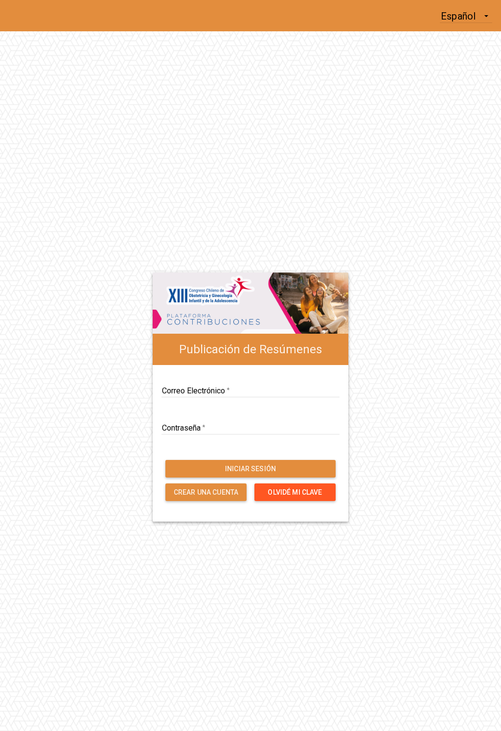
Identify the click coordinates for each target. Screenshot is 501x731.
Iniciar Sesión (250, 469)
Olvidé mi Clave (295, 492)
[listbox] (466, 15)
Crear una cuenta (206, 492)
